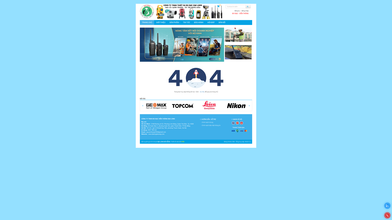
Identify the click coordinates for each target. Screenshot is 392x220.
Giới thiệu (160, 22)
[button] (146, 45)
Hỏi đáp (211, 22)
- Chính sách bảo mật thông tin (210, 125)
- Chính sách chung (207, 122)
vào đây (202, 92)
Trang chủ (147, 22)
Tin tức (186, 22)
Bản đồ (222, 22)
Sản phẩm (174, 22)
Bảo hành (198, 22)
